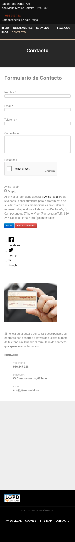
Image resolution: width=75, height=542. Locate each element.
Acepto (12, 191)
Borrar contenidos (26, 225)
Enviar (9, 225)
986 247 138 (13, 15)
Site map (46, 520)
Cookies (30, 520)
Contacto (62, 520)
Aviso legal (51, 196)
